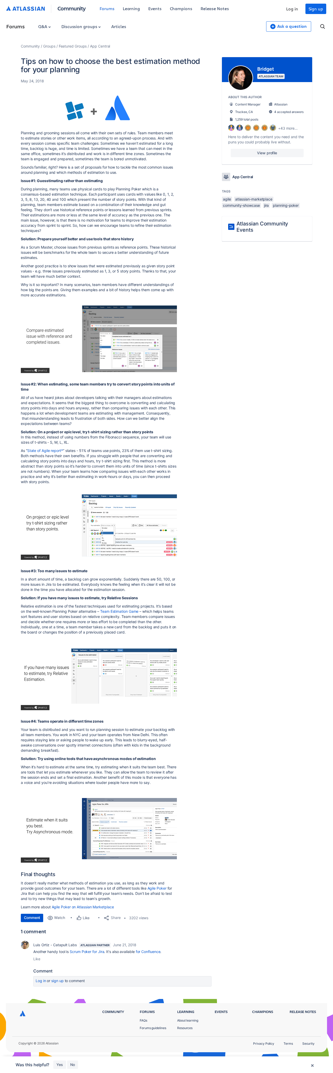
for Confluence (148, 951)
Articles (118, 26)
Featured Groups (73, 46)
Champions (181, 8)
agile (227, 199)
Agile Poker (157, 888)
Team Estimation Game (119, 611)
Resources (185, 1028)
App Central (100, 46)
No (72, 1064)
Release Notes (215, 8)
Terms (288, 1043)
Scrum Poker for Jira (87, 951)
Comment (32, 917)
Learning (131, 8)
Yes (59, 1064)
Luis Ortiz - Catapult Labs (55, 945)
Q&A (43, 26)
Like (36, 959)
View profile (267, 153)
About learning (187, 1020)
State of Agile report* (45, 450)
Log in (292, 8)
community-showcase (241, 205)
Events (155, 8)
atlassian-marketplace (253, 199)
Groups (49, 46)
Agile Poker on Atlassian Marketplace (83, 907)
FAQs (143, 1020)
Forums (107, 8)
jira (266, 205)
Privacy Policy (263, 1043)
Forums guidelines (153, 1028)
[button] (99, 107)
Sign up (316, 8)
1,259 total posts (246, 119)
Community (71, 8)
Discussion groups (79, 26)
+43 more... (288, 128)
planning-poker (286, 205)
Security (308, 1043)
